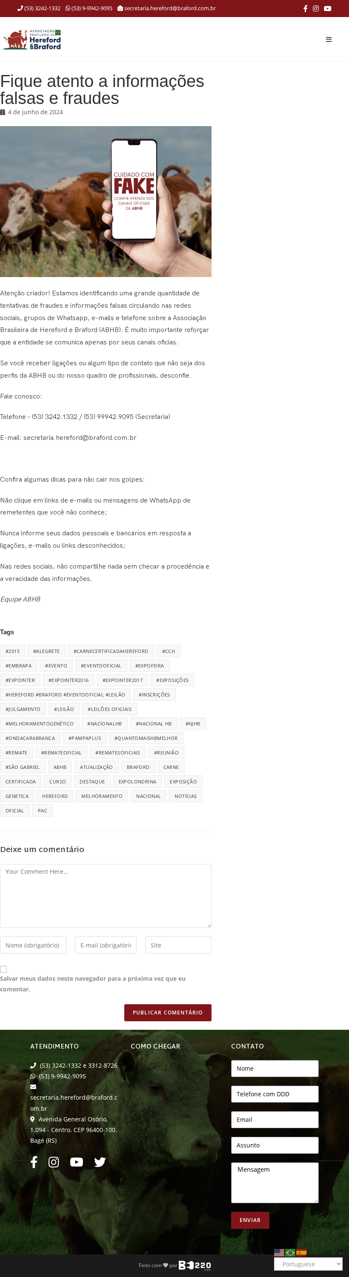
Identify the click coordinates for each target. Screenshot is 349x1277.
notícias (185, 796)
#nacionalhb (104, 723)
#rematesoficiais (117, 752)
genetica (17, 796)
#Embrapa (18, 665)
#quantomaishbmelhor (146, 738)
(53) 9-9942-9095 (91, 8)
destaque (92, 781)
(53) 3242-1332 (41, 8)
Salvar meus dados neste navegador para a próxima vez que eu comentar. (93, 983)
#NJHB (193, 723)
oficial (15, 810)
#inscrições (154, 694)
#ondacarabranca (30, 738)
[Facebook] (305, 8)
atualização (96, 767)
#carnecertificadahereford (111, 651)
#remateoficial (61, 752)
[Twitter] (100, 1164)
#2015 (13, 651)
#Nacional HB (154, 723)
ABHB (60, 767)
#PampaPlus (85, 738)
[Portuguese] (290, 1252)
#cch (168, 651)
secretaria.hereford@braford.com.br (170, 8)
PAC (42, 810)
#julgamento (23, 709)
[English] (279, 1252)
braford (138, 767)
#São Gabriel (23, 767)
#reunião (166, 752)
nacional (148, 796)
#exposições (172, 680)
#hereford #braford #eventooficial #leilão (65, 694)
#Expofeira (149, 665)
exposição (183, 781)
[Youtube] (76, 1164)
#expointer (20, 680)
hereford (55, 796)
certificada (21, 781)
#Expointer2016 (69, 680)
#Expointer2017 (123, 680)
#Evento (56, 665)
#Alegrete (46, 651)
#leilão (64, 709)
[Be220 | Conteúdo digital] (195, 1265)
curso (57, 781)
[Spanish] (301, 1252)
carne (171, 767)
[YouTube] (326, 8)
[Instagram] (315, 8)
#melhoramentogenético (40, 723)
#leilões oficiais (110, 709)
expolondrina (138, 781)
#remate (17, 752)
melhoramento (102, 796)
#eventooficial (101, 665)
